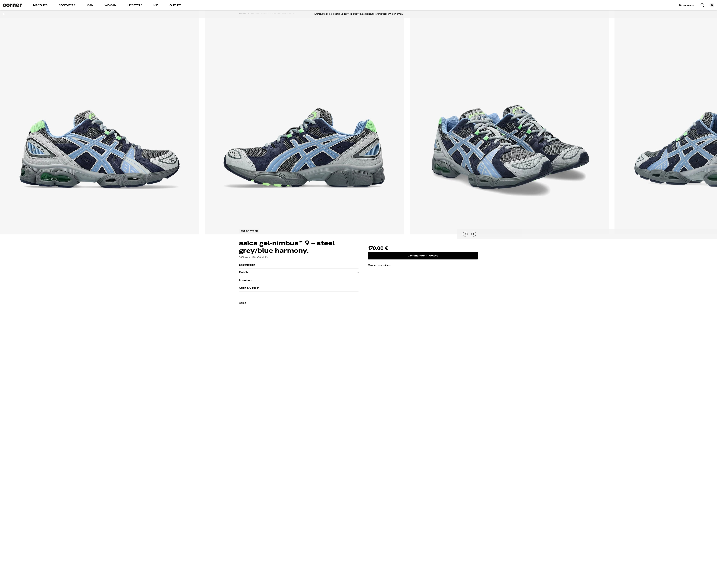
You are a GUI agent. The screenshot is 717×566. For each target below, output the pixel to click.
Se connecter (687, 5)
